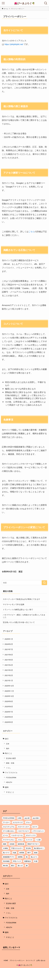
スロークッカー (23, 826)
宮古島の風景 (11, 758)
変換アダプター (33, 844)
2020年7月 (9, 711)
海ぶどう (34, 857)
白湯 (35, 861)
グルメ (28, 822)
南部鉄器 (21, 844)
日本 (7, 744)
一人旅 (38, 839)
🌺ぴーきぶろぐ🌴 (24, 3)
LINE (19, 818)
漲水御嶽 (6, 861)
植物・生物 (10, 763)
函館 (4, 844)
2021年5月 (9, 659)
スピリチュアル (8, 826)
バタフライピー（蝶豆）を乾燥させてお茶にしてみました (24, 615)
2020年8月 (9, 706)
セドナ (34, 826)
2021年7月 (9, 649)
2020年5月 (9, 722)
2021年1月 (9, 680)
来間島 (21, 852)
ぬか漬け (36, 818)
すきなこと (10, 792)
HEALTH (9, 782)
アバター (6, 822)
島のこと (8, 753)
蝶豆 (12, 865)
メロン (20, 839)
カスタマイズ (18, 822)
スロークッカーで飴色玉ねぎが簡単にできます (21, 599)
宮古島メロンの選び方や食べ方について (19, 622)
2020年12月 (9, 685)
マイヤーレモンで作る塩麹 (13, 604)
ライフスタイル (11, 772)
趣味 (7, 787)
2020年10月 (9, 696)
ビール (5, 835)
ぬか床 (27, 818)
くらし (8, 768)
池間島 (20, 857)
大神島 (5, 848)
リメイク (29, 839)
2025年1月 (9, 639)
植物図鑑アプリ (8, 857)
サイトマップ (30, 960)
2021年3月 (9, 670)
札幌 (14, 852)
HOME (6, 960)
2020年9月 (9, 701)
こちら (31, 231)
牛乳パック (17, 861)
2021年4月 (9, 665)
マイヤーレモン (8, 839)
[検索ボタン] (45, 3)
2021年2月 (9, 675)
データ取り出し (8, 831)
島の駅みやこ (39, 848)
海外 (7, 748)
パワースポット (38, 831)
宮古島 (28, 848)
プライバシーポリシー (17, 960)
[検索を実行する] (44, 582)
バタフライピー (23, 831)
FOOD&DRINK (11, 777)
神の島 (5, 865)
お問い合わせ (40, 960)
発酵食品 (27, 861)
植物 (35, 852)
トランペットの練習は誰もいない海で (18, 609)
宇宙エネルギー (17, 848)
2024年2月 (9, 644)
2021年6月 (9, 654)
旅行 (7, 738)
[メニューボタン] (3, 3)
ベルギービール (17, 835)
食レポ (20, 865)
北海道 (12, 844)
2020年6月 (9, 717)
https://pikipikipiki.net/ (13, 44)
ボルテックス (31, 835)
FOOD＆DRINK (8, 818)
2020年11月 (9, 691)
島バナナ (6, 852)
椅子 (29, 852)
